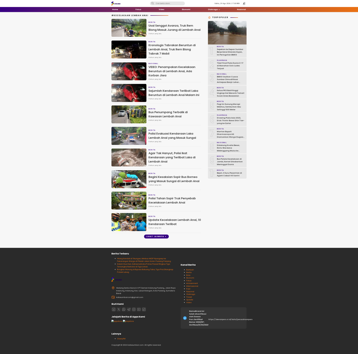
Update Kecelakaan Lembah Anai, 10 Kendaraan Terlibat (175, 222)
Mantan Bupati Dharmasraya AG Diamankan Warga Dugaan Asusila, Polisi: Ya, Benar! (230, 135)
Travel (189, 297)
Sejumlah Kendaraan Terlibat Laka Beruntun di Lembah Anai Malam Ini (174, 93)
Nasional (190, 291)
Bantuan (190, 269)
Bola (188, 275)
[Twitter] (118, 309)
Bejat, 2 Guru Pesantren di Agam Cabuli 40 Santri (229, 174)
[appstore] (116, 321)
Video (189, 302)
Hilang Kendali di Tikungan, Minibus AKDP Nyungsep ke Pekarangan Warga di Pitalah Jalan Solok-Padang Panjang (144, 260)
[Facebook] (113, 309)
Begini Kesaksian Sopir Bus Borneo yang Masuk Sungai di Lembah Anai (174, 179)
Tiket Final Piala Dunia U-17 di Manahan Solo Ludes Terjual (230, 66)
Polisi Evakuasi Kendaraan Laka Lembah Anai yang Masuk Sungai (172, 136)
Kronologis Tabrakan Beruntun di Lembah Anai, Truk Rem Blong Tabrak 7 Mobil (172, 49)
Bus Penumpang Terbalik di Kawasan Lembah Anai (168, 114)
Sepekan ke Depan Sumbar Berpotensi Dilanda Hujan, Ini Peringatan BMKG (230, 52)
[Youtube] (139, 309)
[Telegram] (129, 309)
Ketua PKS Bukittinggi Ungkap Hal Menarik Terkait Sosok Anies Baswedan (230, 93)
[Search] (152, 3)
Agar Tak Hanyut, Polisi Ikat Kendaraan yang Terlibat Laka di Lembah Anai (172, 157)
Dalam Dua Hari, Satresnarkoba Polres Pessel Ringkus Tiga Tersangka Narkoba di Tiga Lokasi (143, 265)
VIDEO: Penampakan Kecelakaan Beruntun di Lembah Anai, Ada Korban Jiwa (172, 71)
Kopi (188, 288)
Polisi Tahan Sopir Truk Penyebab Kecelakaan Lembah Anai (172, 200)
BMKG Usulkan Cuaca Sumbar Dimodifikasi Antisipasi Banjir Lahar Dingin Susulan (228, 80)
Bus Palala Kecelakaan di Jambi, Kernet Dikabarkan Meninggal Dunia (230, 162)
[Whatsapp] (124, 309)
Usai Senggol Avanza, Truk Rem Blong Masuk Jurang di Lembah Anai (175, 28)
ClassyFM (121, 338)
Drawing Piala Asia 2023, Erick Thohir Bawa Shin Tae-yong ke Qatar (230, 121)
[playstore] (128, 321)
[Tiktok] (144, 309)
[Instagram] (134, 309)
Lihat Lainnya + (156, 236)
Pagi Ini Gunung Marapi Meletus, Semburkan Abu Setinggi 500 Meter (229, 107)
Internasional (192, 286)
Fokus (188, 280)
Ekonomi (190, 278)
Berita (189, 272)
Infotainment (192, 283)
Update (189, 299)
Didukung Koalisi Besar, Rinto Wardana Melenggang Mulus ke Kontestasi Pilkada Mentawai (228, 150)
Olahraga (190, 294)
